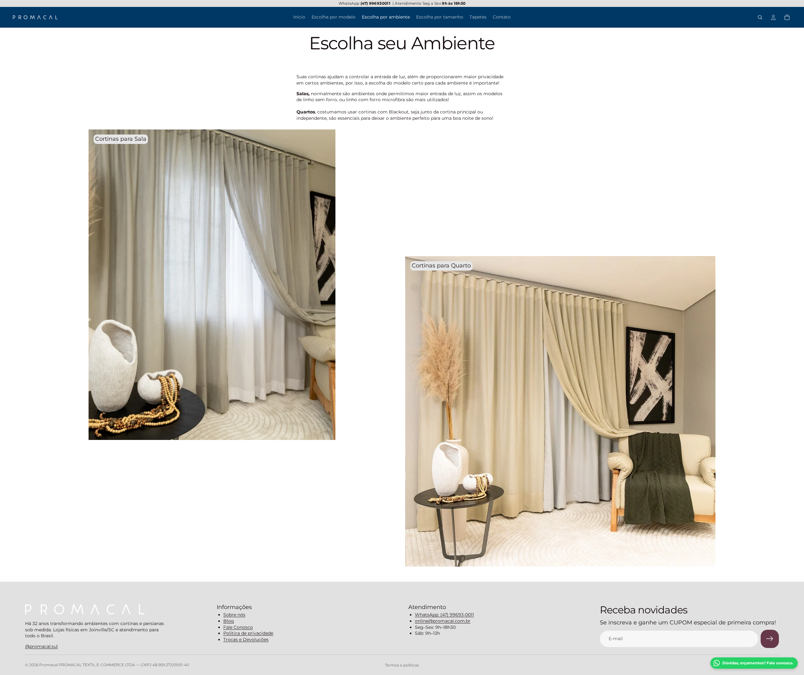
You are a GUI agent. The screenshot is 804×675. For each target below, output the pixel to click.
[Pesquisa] (760, 17)
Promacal (49, 664)
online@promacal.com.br (442, 621)
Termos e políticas (402, 665)
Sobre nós (234, 614)
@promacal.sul (41, 646)
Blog (228, 621)
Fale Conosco (238, 627)
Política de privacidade (248, 633)
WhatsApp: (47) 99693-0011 (444, 614)
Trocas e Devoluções (246, 639)
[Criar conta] (770, 639)
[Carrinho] (787, 17)
